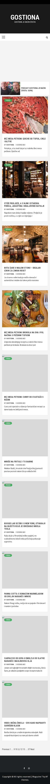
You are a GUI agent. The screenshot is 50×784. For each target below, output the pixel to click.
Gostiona (25, 17)
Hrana (8, 100)
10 (16, 749)
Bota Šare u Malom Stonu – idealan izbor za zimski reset (22, 269)
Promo (8, 165)
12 (21, 749)
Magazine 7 (37, 776)
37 (29, 749)
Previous (5, 749)
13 (24, 749)
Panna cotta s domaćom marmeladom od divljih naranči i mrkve (23, 595)
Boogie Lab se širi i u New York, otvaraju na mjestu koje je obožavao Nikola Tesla (24, 526)
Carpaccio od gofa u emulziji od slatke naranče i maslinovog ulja (24, 659)
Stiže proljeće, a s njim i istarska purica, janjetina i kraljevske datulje (24, 204)
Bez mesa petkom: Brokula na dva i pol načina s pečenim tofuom (24, 334)
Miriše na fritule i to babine (18, 461)
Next (32, 749)
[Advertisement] (25, 60)
